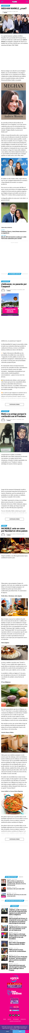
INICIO (4, 1019)
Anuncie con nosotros (15, 1021)
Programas (16, 1019)
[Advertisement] (14, 59)
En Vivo (9, 1019)
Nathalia (5, 12)
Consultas (23, 1019)
